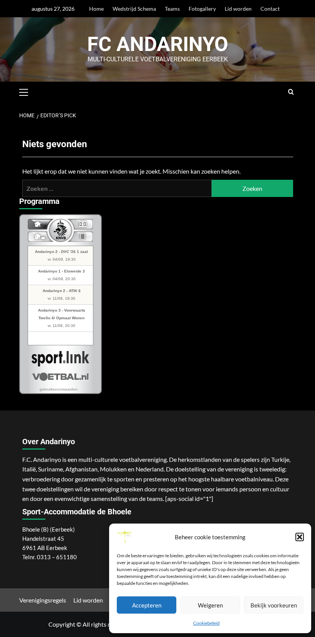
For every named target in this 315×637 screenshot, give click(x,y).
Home (96, 8)
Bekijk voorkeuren (273, 605)
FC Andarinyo (157, 44)
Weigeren (210, 605)
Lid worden (238, 8)
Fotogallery (202, 8)
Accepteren (146, 605)
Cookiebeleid (206, 623)
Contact (270, 8)
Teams (172, 8)
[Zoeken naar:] (117, 188)
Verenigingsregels (42, 600)
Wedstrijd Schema (134, 8)
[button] (299, 537)
